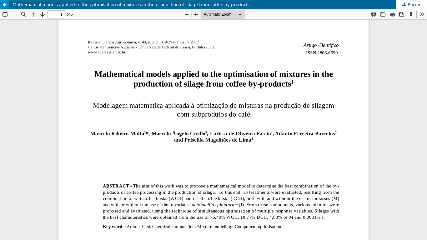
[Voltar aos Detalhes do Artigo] (4, 4)
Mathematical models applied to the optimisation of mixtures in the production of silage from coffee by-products (131, 5)
